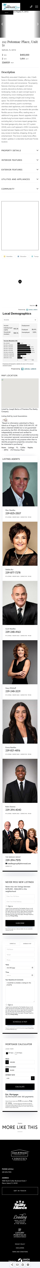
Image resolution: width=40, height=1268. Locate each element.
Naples (30, 447)
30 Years (10, 1053)
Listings (11, 447)
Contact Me (23, 517)
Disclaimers (20, 1248)
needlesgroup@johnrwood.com (19, 863)
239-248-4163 (13, 632)
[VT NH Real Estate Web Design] (24, 1261)
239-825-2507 (13, 513)
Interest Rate (10, 1075)
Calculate (20, 1087)
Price (7, 1059)
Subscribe (20, 923)
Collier (22, 447)
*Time (7, 972)
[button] (3, 24)
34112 (6, 450)
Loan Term (9, 1049)
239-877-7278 (12, 572)
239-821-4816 (12, 750)
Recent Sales (16, 517)
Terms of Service (10, 1029)
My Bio (29, 517)
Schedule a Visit (27, 943)
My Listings (8, 517)
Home (3, 447)
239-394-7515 (31, 6)
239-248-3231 (12, 691)
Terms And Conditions (20, 1252)
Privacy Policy (14, 916)
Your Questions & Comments (14, 980)
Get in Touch (20, 1191)
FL (17, 447)
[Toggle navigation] (36, 7)
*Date (7, 965)
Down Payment (10, 1067)
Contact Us (8, 866)
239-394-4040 (13, 809)
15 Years (19, 1053)
